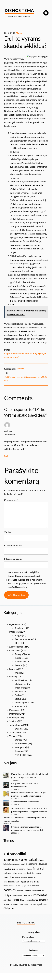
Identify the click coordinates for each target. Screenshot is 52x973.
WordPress (36, 964)
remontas (40, 895)
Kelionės (19, 657)
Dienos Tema (19, 10)
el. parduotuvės (18, 869)
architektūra (21, 680)
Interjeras (20, 687)
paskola (35, 885)
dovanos (42, 863)
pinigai (7, 895)
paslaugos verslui (38, 890)
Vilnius (32, 904)
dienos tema (31, 863)
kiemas (18, 691)
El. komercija (21, 743)
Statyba (19, 698)
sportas (43, 899)
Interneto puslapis (13, 558)
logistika (25, 881)
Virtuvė (18, 706)
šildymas (8, 908)
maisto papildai (9, 886)
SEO (17, 642)
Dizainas (19, 728)
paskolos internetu (24, 890)
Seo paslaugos (32, 900)
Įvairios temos (16, 646)
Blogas (18, 635)
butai (23, 864)
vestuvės (23, 904)
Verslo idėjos (21, 754)
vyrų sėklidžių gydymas (26, 377)
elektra (29, 869)
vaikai (14, 904)
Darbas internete (23, 639)
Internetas (14, 631)
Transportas (15, 732)
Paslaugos (14, 709)
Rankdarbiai (21, 661)
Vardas (8, 532)
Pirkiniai (19, 628)
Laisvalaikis (15, 650)
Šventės (19, 665)
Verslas (12, 736)
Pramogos (14, 717)
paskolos (9, 890)
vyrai (39, 904)
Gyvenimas (14, 624)
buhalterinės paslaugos (11, 864)
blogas (41, 860)
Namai (12, 676)
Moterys (13, 669)
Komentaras (11, 500)
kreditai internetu (21, 878)
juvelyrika (30, 873)
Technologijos (16, 724)
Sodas (18, 695)
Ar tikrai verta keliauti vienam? (25, 801)
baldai (33, 859)
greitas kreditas (10, 873)
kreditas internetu (11, 881)
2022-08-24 (9, 434)
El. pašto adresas (13, 545)
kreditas (32, 877)
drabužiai (7, 869)
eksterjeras (20, 683)
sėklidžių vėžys (10, 377)
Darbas (18, 739)
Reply (6, 456)
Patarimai (14, 713)
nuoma (18, 886)
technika (6, 904)
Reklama (19, 750)
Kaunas (38, 873)
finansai (38, 868)
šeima (45, 904)
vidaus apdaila (22, 702)
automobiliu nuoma (15, 859)
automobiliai (14, 853)
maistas (34, 881)
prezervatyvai (18, 896)
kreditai (8, 877)
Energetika (20, 747)
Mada (18, 672)
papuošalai (27, 886)
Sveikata (20, 368)
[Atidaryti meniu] (38, 13)
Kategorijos (28, 937)
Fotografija (20, 654)
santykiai (7, 900)
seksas (16, 899)
